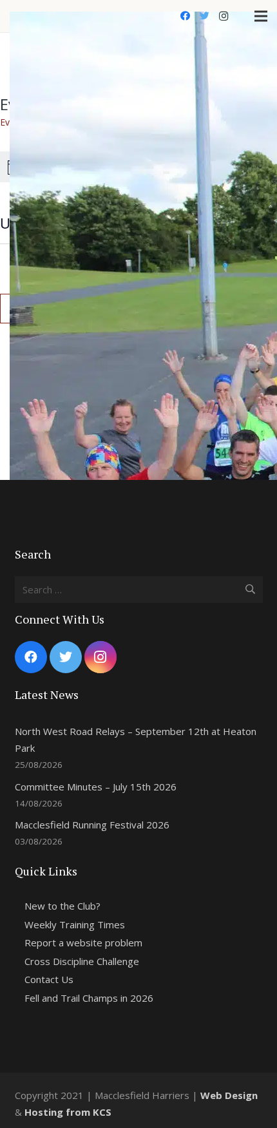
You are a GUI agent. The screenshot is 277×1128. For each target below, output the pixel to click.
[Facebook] (185, 16)
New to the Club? (62, 905)
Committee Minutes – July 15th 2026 (96, 786)
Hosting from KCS (67, 1111)
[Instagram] (223, 16)
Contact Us (48, 979)
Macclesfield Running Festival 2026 (92, 824)
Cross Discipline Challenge (81, 961)
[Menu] (261, 16)
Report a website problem (83, 942)
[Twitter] (204, 16)
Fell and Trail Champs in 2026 (88, 997)
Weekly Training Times (74, 924)
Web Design (229, 1095)
